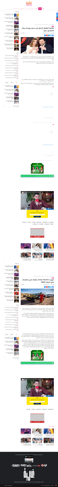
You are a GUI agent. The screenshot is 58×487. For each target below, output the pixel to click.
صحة (25, 8)
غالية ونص (36, 8)
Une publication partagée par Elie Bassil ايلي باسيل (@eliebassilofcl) (42, 122)
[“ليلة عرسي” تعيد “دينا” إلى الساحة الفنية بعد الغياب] (16, 49)
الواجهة (33, 222)
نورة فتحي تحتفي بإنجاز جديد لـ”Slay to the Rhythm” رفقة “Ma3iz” (49, 259)
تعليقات (7, 82)
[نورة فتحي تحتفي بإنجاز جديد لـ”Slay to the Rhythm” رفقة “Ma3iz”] (49, 255)
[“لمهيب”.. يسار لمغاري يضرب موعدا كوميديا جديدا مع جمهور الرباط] (49, 246)
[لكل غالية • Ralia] (29, 3)
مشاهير (40, 8)
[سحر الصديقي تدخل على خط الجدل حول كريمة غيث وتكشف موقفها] (16, 45)
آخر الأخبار (32, 8)
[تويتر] (51, 35)
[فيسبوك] (53, 35)
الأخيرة (16, 82)
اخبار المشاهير (39, 222)
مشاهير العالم (47, 224)
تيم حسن (29, 222)
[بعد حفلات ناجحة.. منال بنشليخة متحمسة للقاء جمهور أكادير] (16, 41)
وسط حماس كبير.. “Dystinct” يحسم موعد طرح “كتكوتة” (9, 37)
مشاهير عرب (41, 224)
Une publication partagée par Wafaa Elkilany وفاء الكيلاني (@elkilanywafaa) (42, 160)
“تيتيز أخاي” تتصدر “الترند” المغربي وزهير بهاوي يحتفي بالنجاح (26, 259)
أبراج (19, 8)
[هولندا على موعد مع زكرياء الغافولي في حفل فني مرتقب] (26, 246)
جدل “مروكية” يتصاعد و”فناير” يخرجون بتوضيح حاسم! (37, 259)
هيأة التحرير (5, 485)
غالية (42, 485)
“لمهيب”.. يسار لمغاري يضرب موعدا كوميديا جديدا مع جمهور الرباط (49, 250)
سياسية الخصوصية (10, 485)
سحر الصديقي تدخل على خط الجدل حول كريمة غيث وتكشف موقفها (9, 44)
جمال (28, 8)
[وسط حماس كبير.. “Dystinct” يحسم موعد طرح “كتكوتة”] (16, 37)
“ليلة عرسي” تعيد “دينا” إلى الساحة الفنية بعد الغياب (10, 48)
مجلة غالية (24, 222)
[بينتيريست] (47, 35)
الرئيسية (43, 8)
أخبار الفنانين (51, 222)
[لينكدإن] (49, 35)
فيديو (16, 8)
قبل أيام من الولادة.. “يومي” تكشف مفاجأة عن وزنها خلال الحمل (37, 250)
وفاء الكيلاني (35, 224)
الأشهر (12, 82)
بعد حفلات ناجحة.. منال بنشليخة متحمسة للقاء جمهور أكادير (9, 41)
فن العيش (22, 8)
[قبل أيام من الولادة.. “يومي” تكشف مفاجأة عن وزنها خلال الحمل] (37, 246)
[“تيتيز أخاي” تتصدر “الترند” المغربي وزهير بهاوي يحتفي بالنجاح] (26, 255)
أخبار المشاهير (45, 222)
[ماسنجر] (45, 35)
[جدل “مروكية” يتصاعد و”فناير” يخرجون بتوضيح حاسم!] (37, 255)
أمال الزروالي (52, 33)
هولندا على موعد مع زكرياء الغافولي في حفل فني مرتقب (26, 250)
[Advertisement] (37, 17)
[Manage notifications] (56, 485)
